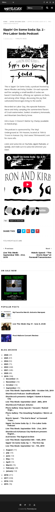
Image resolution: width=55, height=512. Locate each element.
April (8, 462)
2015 (6, 484)
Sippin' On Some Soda (17, 21)
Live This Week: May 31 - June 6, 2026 (29, 324)
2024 (6, 361)
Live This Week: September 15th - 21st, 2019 (26, 428)
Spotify (7, 146)
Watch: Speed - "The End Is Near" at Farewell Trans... (26, 419)
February (10, 468)
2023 (6, 364)
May (8, 459)
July (8, 453)
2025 (6, 358)
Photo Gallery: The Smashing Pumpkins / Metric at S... (29, 414)
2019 (6, 376)
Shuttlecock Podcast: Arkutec (19, 405)
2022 (6, 367)
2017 (6, 478)
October (10, 385)
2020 (6, 373)
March (9, 465)
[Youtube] (53, 2)
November (11, 382)
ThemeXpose (31, 509)
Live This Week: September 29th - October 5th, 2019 (29, 390)
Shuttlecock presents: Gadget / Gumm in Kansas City (28, 397)
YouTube (28, 144)
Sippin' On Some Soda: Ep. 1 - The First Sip (25, 443)
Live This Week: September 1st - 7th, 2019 (25, 446)
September (11, 388)
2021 (6, 370)
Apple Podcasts (39, 144)
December (11, 379)
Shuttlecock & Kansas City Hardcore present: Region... (26, 432)
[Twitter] (47, 2)
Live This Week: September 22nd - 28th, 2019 (26, 402)
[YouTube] (34, 505)
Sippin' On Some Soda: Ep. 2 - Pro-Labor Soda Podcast (26, 424)
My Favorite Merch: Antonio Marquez (29, 312)
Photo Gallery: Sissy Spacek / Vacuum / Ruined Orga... (27, 409)
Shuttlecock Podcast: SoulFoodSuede (23, 393)
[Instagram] (50, 2)
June (8, 456)
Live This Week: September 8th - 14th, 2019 (25, 440)
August (9, 450)
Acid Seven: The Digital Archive (20, 436)
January (10, 471)
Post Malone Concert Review (25, 335)
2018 (6, 475)
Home (5, 21)
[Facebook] (44, 2)
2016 (6, 481)
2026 (6, 355)
